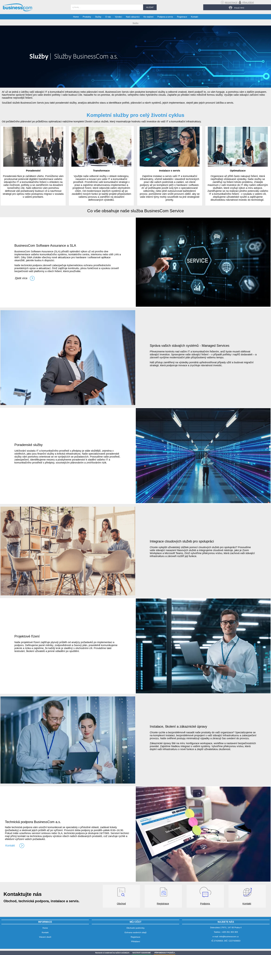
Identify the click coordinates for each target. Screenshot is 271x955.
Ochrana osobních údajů (135, 932)
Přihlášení (135, 941)
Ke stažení (148, 17)
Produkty (87, 17)
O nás (108, 17)
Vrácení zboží (45, 937)
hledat (150, 7)
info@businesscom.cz (229, 936)
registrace (231, 2)
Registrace (163, 903)
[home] (17, 11)
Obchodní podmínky (135, 928)
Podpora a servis (165, 17)
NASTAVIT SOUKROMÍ (141, 953)
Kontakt (246, 903)
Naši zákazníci (133, 17)
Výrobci (118, 17)
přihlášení (248, 2)
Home (76, 17)
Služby (98, 17)
